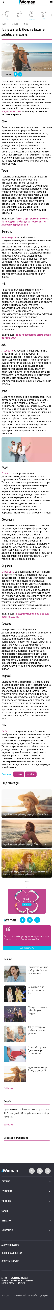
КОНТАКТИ (21, 1283)
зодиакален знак (12, 111)
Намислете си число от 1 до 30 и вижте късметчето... (38, 970)
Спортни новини (10, 1261)
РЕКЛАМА (29, 1280)
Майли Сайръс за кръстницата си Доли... (36, 990)
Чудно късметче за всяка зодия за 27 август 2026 (24, 844)
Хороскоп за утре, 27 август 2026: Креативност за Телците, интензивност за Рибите (25, 873)
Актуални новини (10, 1244)
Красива (6, 1181)
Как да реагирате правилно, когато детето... (36, 1030)
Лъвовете (7, 350)
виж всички (8, 1088)
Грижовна (7, 1191)
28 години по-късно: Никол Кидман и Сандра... (37, 1010)
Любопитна (7, 1230)
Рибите (6, 731)
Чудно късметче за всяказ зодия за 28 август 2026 (25, 814)
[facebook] (23, 920)
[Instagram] (37, 920)
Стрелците (8, 571)
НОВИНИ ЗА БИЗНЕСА (12, 1253)
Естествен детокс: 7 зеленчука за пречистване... (38, 1050)
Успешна (6, 1201)
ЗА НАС (4, 1278)
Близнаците (9, 237)
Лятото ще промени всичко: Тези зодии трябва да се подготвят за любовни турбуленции (25, 221)
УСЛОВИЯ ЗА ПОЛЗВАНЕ (19, 1278)
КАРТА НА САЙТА (8, 1283)
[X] (30, 920)
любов (31, 774)
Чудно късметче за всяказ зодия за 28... (37, 1069)
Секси (5, 1210)
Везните (6, 473)
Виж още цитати (27, 948)
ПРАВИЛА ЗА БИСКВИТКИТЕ (12, 1280)
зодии (18, 774)
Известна (6, 1220)
